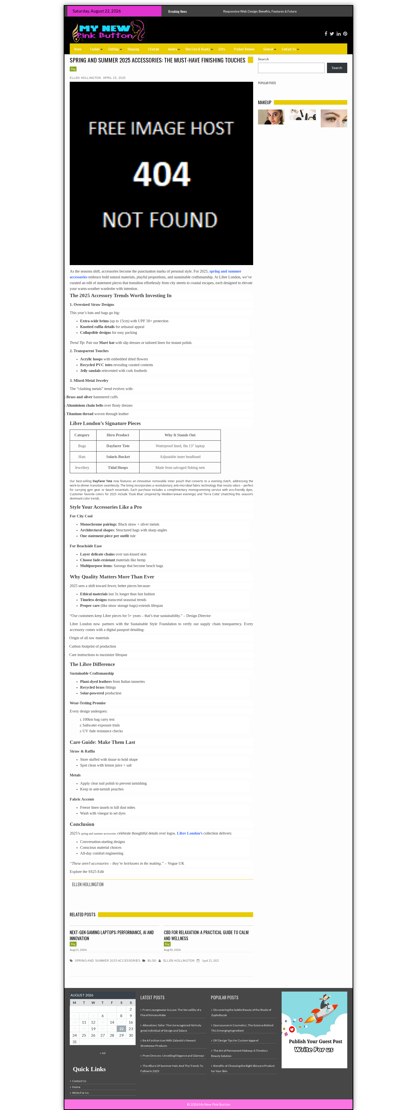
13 (102, 1022)
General (270, 50)
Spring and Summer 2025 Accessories (107, 960)
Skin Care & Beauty (199, 50)
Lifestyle (153, 48)
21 (112, 1028)
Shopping (133, 48)
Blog (73, 69)
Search (263, 59)
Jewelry (174, 50)
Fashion (97, 50)
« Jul (102, 1053)
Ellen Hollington (85, 78)
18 (84, 1028)
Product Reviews (244, 48)
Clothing (115, 50)
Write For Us (80, 1093)
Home (77, 48)
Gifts (221, 48)
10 (74, 1022)
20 (102, 1028)
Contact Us (291, 50)
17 (74, 1028)
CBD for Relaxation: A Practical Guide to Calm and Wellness (206, 935)
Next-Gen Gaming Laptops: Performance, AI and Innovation (112, 935)
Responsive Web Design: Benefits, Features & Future (202, 11)
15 (121, 1022)
